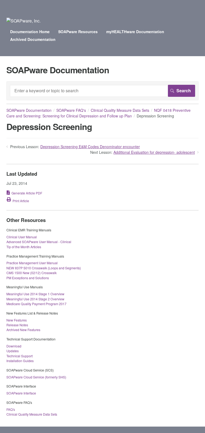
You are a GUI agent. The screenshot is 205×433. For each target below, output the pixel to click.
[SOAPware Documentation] (23, 21)
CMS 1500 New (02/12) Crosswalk (31, 272)
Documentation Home (30, 31)
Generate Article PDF (26, 193)
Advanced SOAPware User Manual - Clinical (38, 241)
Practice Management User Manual (32, 262)
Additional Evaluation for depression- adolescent (154, 152)
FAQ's (10, 409)
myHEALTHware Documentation (135, 31)
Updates (12, 350)
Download (13, 346)
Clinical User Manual (21, 237)
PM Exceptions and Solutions (27, 277)
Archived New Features (23, 329)
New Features (16, 320)
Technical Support (19, 356)
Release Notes (17, 325)
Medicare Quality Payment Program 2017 (36, 303)
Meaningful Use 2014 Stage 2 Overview (35, 299)
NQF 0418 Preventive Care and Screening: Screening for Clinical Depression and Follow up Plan (98, 113)
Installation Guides (20, 360)
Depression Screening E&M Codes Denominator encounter (90, 146)
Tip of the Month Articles (23, 246)
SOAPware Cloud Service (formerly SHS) (36, 377)
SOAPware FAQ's (71, 110)
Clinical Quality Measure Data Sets (120, 110)
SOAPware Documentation (29, 110)
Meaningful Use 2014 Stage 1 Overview (35, 294)
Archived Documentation (33, 39)
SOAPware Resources (78, 31)
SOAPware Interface (21, 393)
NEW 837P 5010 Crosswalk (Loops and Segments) (43, 268)
